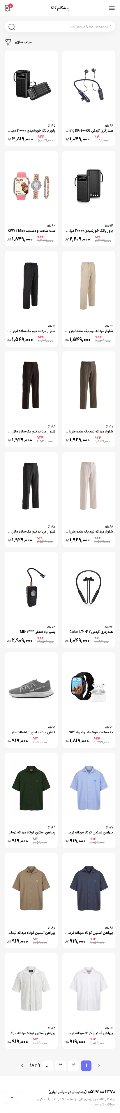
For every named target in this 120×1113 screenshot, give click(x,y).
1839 (35, 1065)
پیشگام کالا (60, 8)
